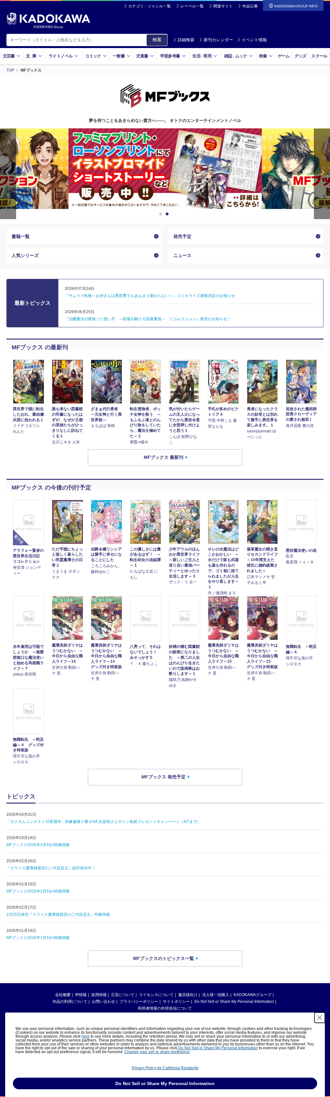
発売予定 (182, 236)
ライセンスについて (156, 995)
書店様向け (188, 995)
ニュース (182, 255)
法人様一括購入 (215, 995)
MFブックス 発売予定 (163, 776)
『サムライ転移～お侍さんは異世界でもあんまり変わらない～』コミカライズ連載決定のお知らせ (150, 295)
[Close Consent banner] (320, 1018)
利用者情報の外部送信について (165, 1008)
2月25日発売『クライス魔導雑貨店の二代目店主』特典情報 (58, 914)
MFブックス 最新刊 (163, 457)
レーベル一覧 (192, 6)
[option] (165, 168)
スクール (319, 56)
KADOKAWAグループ (252, 995)
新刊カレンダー (218, 39)
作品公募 (250, 6)
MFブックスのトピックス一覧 (163, 958)
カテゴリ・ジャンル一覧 (149, 6)
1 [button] (161, 214)
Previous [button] (8, 173)
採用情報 (99, 995)
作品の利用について (70, 1001)
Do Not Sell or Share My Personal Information (234, 1001)
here (86, 1036)
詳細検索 (186, 39)
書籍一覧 (21, 236)
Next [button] (322, 173)
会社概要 (63, 995)
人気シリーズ (25, 255)
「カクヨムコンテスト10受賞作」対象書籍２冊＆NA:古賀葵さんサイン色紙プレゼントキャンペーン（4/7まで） (103, 821)
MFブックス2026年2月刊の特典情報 (38, 891)
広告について (122, 995)
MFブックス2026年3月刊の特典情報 (38, 845)
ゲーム (284, 56)
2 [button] (168, 214)
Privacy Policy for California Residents (165, 1068)
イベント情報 (254, 39)
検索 (156, 39)
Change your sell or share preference (157, 1052)
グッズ (300, 56)
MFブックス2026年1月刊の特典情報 (38, 937)
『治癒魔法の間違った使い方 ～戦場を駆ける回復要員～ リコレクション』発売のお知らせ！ (148, 319)
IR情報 (81, 995)
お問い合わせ (103, 1001)
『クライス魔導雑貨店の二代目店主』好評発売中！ (50, 868)
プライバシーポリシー (139, 1001)
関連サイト (223, 6)
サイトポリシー (176, 1001)
